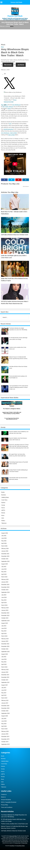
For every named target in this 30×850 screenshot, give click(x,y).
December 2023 (5, 613)
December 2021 (5, 674)
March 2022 (4, 667)
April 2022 (4, 664)
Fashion (3, 502)
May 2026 (3, 540)
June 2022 (4, 659)
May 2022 (3, 661)
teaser (9, 108)
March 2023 (4, 636)
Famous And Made (16, 2)
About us (3, 797)
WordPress (12, 845)
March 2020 (4, 728)
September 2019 (5, 744)
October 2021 (4, 679)
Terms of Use (17, 842)
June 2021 (4, 690)
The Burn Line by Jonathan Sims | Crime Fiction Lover (14, 823)
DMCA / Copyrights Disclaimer (8, 802)
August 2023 (4, 623)
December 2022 (5, 643)
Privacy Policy (4, 804)
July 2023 (3, 625)
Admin (11, 26)
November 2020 (5, 708)
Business (3, 494)
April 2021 (4, 695)
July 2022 (3, 656)
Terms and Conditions (6, 807)
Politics (3, 520)
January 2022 (4, 672)
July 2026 (3, 535)
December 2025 (5, 553)
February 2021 (5, 700)
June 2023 (4, 628)
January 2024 (4, 610)
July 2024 (3, 594)
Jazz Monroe (20, 64)
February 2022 (5, 669)
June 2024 (4, 597)
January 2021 (4, 703)
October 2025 (4, 558)
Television (3, 523)
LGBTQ (3, 510)
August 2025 (4, 564)
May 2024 (3, 600)
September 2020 (5, 713)
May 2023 (3, 631)
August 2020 (4, 716)
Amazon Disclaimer (6, 799)
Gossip (3, 505)
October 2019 (4, 741)
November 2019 (5, 739)
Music (3, 44)
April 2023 (4, 633)
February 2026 (5, 548)
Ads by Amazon (26, 186)
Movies (3, 512)
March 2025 (4, 576)
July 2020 (3, 718)
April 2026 (4, 543)
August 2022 (4, 654)
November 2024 (5, 587)
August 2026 (4, 533)
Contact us (4, 794)
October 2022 (4, 649)
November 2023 (5, 615)
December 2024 (5, 584)
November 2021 (5, 677)
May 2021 (3, 692)
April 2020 (4, 726)
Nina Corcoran (8, 64)
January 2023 (4, 641)
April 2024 (4, 602)
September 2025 (5, 561)
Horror (3, 507)
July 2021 (3, 687)
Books (3, 492)
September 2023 (5, 620)
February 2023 (5, 638)
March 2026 (4, 546)
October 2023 (4, 618)
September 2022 (5, 651)
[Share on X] (16, 83)
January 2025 (4, 582)
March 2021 (4, 698)
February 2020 (5, 731)
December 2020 (5, 705)
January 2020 (4, 734)
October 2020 (4, 710)
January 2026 (4, 551)
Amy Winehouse (16, 104)
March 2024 (4, 605)
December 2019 (5, 736)
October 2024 (4, 589)
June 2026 (4, 538)
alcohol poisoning (8, 129)
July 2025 (3, 566)
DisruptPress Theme (21, 845)
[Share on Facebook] (16, 74)
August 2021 (4, 685)
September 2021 (5, 682)
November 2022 (5, 646)
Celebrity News (5, 497)
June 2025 (4, 569)
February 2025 (5, 579)
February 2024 (5, 607)
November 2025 (5, 556)
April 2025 (4, 574)
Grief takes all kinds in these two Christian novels (14, 234)
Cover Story (4, 500)
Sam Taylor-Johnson (8, 106)
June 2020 (4, 721)
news (2, 518)
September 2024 (5, 592)
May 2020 (3, 723)
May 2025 (3, 571)
